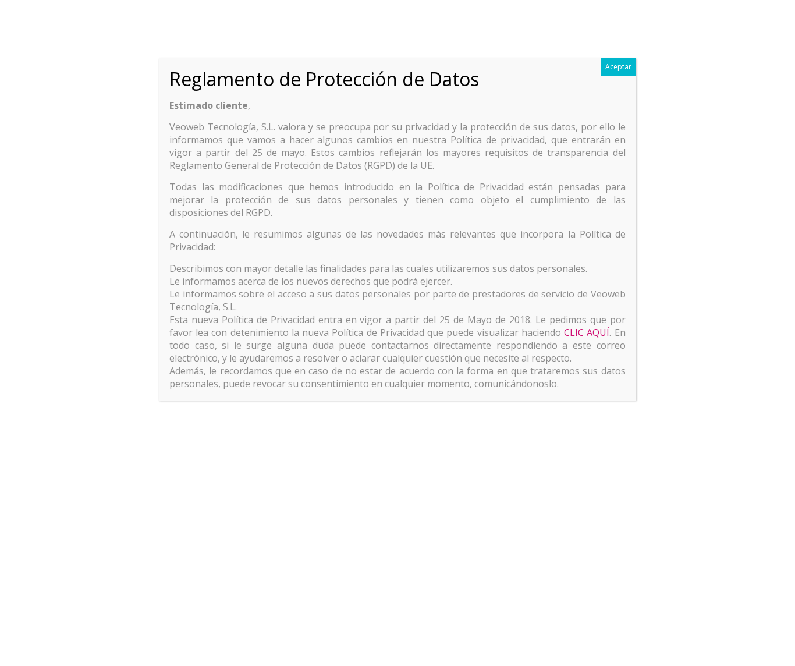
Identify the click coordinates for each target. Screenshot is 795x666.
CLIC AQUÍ (586, 332)
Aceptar (618, 67)
